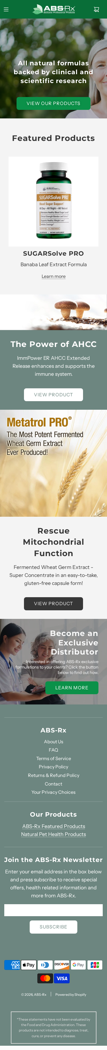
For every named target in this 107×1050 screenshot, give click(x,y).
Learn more (54, 276)
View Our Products (53, 103)
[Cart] (96, 9)
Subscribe (53, 927)
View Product (53, 394)
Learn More (71, 687)
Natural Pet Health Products (53, 834)
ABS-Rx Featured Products (53, 826)
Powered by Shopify (70, 994)
